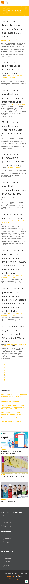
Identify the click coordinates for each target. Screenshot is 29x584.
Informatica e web (12, 104)
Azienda (9, 220)
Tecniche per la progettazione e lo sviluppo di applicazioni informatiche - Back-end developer (14, 190)
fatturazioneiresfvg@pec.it (7, 578)
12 (4, 372)
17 (4, 380)
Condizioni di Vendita (10, 579)
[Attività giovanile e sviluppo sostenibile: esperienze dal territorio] (14, 440)
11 (4, 370)
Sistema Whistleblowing (21, 579)
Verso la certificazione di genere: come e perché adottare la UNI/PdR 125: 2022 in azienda (13, 334)
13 (4, 374)
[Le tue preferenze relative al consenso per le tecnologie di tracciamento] (26, 581)
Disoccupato (11, 75)
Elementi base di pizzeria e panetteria (11, 421)
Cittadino (14, 220)
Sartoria (3, 222)
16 (4, 379)
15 (4, 377)
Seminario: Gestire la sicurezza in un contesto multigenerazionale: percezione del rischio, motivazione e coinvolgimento (13, 407)
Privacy (3, 579)
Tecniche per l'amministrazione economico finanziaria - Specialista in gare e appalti (14, 29)
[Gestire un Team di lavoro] (14, 490)
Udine (12, 40)
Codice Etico (14, 581)
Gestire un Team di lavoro (8, 501)
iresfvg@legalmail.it (18, 575)
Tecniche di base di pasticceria (9, 418)
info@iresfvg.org (10, 576)
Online (8, 40)
